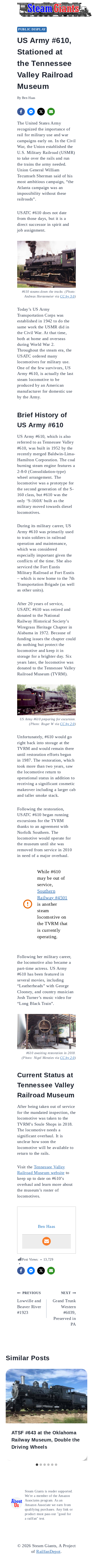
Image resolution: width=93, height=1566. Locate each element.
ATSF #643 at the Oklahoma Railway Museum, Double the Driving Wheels (45, 1440)
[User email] (46, 1241)
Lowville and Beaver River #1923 (29, 1303)
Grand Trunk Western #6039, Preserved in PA (64, 1309)
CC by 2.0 (67, 724)
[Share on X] (41, 111)
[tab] (37, 1464)
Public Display (32, 29)
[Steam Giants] (54, 9)
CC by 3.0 (67, 296)
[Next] (78, 1414)
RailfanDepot (48, 1551)
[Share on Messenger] (31, 111)
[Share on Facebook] (21, 111)
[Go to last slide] (14, 1414)
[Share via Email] (51, 111)
